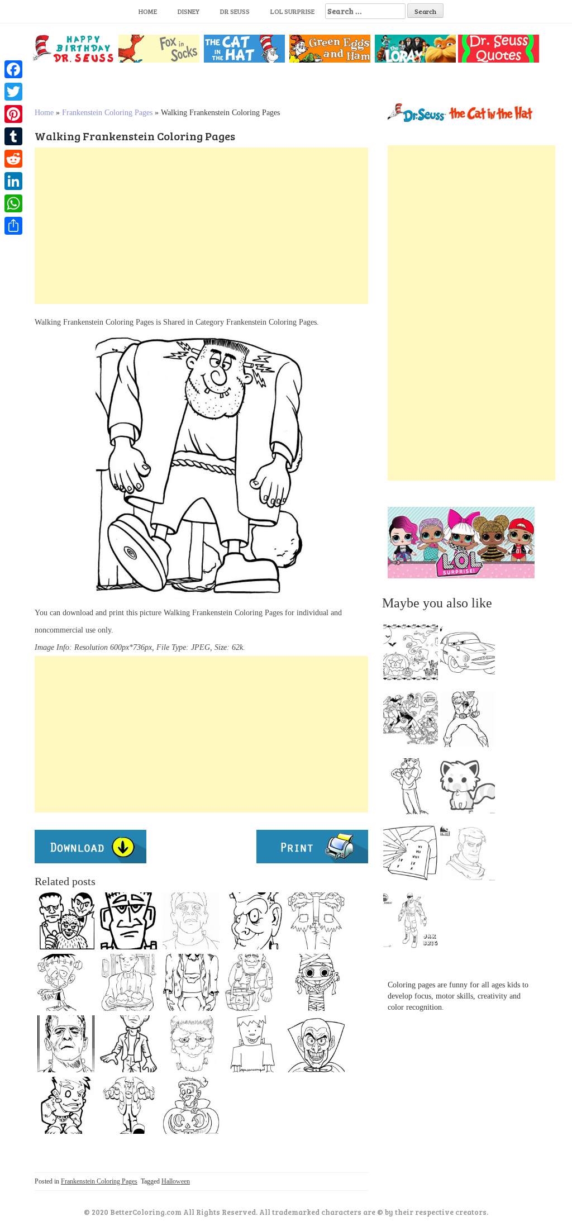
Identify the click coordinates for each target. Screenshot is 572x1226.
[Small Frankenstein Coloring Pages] (66, 982)
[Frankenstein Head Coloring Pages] (253, 921)
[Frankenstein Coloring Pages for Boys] (316, 982)
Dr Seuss (235, 11)
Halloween (175, 1181)
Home (148, 11)
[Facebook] (13, 69)
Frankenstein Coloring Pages (107, 112)
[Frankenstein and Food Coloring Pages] (128, 982)
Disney (188, 11)
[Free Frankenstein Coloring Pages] (191, 982)
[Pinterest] (13, 114)
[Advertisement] (201, 226)
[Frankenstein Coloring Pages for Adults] (128, 1044)
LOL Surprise (292, 11)
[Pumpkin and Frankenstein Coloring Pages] (191, 1105)
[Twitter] (13, 91)
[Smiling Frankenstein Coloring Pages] (253, 1044)
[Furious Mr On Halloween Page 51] (128, 1105)
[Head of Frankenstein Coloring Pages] (191, 1044)
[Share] (13, 226)
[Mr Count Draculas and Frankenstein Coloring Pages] (66, 921)
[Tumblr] (13, 136)
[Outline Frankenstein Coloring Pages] (191, 921)
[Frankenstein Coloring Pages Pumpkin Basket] (253, 982)
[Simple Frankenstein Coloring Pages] (128, 921)
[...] (414, 655)
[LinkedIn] (13, 181)
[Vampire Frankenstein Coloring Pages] (316, 1044)
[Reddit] (13, 159)
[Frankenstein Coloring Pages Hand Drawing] (66, 1044)
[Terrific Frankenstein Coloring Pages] (316, 921)
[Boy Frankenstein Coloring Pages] (66, 1105)
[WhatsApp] (13, 203)
